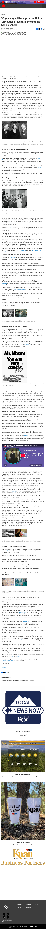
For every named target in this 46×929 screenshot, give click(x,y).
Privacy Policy (19, 904)
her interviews (27, 344)
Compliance (28, 907)
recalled (23, 101)
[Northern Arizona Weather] (23, 756)
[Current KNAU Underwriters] (23, 857)
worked (12, 219)
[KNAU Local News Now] (23, 707)
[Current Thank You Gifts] (23, 811)
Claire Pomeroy (22, 250)
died (11, 227)
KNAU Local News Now (23, 732)
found (29, 640)
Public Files (19, 907)
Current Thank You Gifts (23, 842)
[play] (3, 6)
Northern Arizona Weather (23, 775)
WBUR (11, 663)
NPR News (3, 14)
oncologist (4, 283)
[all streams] (44, 6)
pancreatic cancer (22, 612)
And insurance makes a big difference (19, 629)
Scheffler (13, 491)
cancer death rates (6, 550)
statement (26, 435)
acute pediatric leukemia (19, 289)
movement (12, 257)
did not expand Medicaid (19, 640)
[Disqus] (23, 884)
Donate (41, 1)
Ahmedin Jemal (26, 621)
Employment (28, 904)
